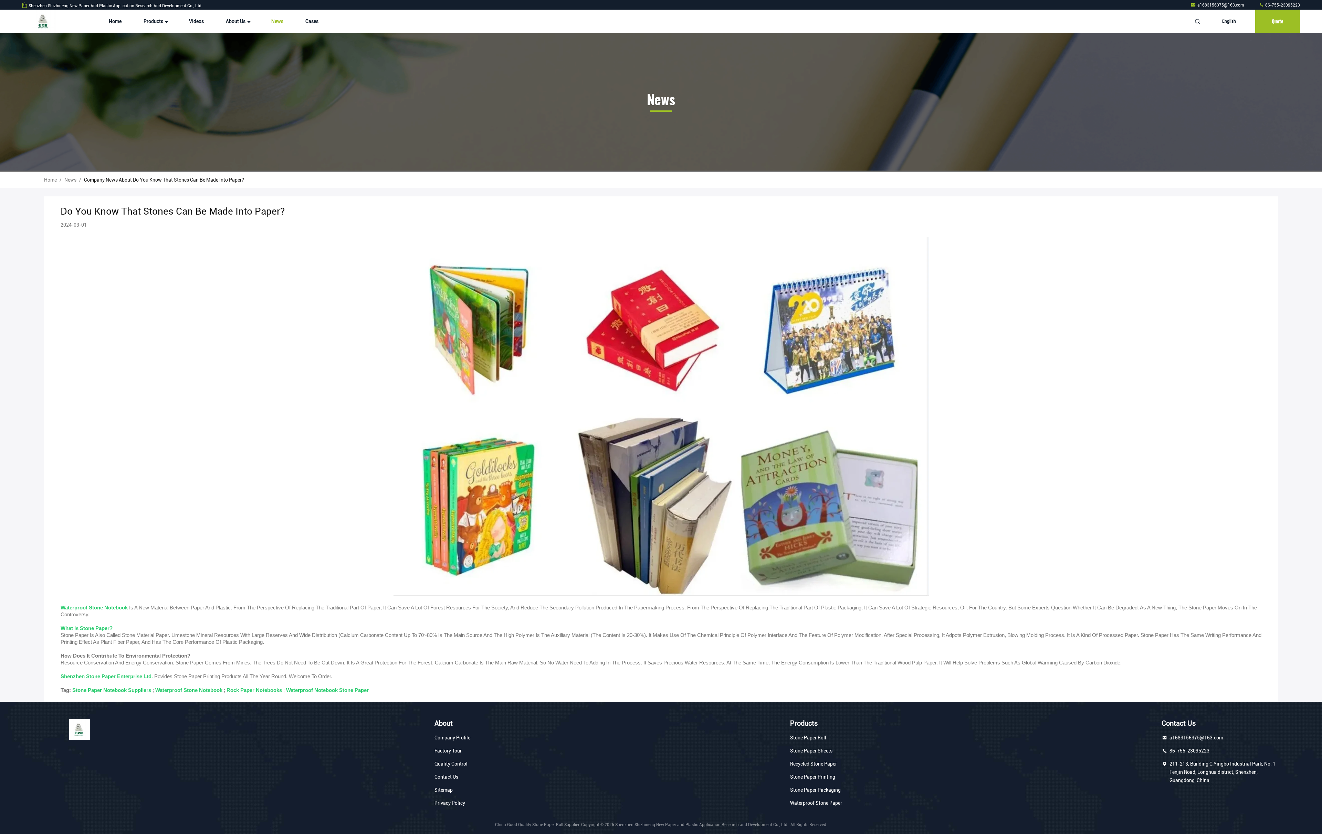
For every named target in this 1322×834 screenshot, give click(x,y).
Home (115, 21)
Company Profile (452, 737)
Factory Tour (448, 751)
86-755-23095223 (1282, 5)
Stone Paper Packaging (815, 790)
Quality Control (451, 764)
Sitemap (443, 790)
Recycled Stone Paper (813, 764)
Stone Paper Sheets (811, 751)
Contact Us (446, 777)
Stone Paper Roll (808, 737)
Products (154, 21)
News (277, 21)
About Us (236, 21)
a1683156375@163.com (1221, 5)
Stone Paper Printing (812, 777)
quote (1277, 21)
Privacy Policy (449, 803)
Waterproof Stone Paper (816, 803)
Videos (196, 21)
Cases (311, 21)
